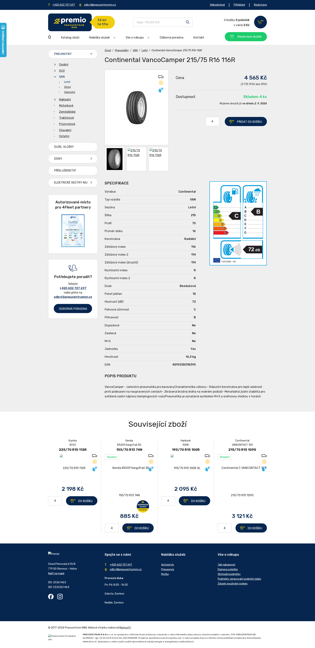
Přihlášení (239, 4)
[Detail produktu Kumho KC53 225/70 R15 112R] (72, 468)
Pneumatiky (63, 54)
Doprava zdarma (143, 506)
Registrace (260, 4)
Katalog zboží (70, 37)
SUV (62, 70)
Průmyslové (67, 124)
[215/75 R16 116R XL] (136, 107)
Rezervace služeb (249, 36)
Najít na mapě (56, 573)
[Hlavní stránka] (70, 22)
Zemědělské (67, 111)
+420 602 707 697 (63, 4)
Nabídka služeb (99, 37)
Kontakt (198, 37)
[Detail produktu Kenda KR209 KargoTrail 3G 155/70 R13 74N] (129, 481)
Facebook (51, 596)
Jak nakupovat (226, 564)
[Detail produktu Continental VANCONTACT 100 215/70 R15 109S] (242, 481)
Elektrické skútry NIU (71, 182)
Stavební (65, 130)
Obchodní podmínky (229, 574)
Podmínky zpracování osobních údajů (239, 578)
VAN (62, 76)
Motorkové (66, 105)
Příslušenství (65, 170)
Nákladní (65, 99)
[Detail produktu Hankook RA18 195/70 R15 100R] (185, 468)
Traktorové (66, 117)
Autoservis (167, 564)
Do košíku (85, 501)
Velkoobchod (217, 4)
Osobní (63, 64)
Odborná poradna (171, 37)
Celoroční (69, 92)
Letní (67, 82)
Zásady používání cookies (233, 583)
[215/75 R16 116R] (137, 159)
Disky (58, 158)
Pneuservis (167, 569)
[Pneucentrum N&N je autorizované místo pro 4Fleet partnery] (73, 246)
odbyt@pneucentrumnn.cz (100, 4)
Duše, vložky (64, 146)
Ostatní (64, 136)
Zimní (67, 87)
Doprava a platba (228, 569)
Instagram (60, 596)
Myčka (165, 574)
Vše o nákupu (135, 37)
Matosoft (125, 627)
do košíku (249, 122)
